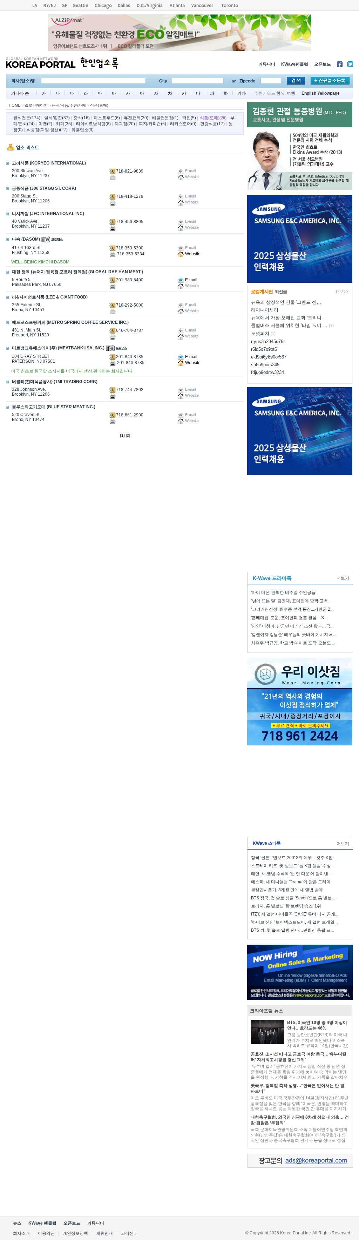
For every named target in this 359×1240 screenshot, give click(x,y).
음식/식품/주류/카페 (69, 105)
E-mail (190, 279)
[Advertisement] (299, 521)
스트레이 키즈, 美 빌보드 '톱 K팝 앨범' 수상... (292, 865)
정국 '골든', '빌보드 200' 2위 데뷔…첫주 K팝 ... (294, 857)
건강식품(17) (212, 123)
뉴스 (17, 1223)
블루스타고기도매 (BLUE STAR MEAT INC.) (53, 406)
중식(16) (82, 117)
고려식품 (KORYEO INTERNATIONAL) (49, 163)
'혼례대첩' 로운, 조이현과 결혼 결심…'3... (289, 617)
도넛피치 (260, 333)
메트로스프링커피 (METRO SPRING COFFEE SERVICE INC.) (70, 322)
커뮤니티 (266, 64)
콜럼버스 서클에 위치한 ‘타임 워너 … (289, 325)
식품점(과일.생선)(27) (47, 129)
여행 (291, 93)
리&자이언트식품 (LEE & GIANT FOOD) (50, 297)
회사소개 (21, 1233)
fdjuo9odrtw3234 (267, 372)
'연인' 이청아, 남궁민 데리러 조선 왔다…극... (292, 626)
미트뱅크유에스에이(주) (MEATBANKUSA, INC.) (58, 348)
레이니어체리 (264, 310)
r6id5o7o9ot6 (264, 349)
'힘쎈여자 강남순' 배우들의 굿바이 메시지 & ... (293, 634)
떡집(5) (189, 117)
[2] (128, 435)
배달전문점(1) (165, 117)
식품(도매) (99, 105)
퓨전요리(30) (136, 117)
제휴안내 (104, 1233)
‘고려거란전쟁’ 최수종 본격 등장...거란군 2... (292, 609)
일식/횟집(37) (57, 117)
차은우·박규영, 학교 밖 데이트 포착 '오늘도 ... (293, 643)
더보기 (343, 578)
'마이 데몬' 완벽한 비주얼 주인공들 (283, 592)
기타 (241, 93)
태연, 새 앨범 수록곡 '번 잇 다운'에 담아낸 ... (291, 873)
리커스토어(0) (183, 123)
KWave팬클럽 (294, 64)
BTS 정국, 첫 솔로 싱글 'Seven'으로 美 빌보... (293, 898)
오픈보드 (322, 64)
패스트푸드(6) (107, 117)
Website (192, 254)
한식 (280, 93)
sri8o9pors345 (265, 364)
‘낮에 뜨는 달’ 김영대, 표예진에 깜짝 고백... (291, 600)
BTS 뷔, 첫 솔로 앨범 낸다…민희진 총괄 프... (292, 930)
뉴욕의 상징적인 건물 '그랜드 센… (286, 302)
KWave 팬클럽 (42, 1223)
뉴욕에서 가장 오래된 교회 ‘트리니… (288, 317)
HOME (14, 105)
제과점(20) (125, 123)
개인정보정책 (75, 1233)
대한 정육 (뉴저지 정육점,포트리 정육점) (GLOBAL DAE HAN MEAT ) (77, 271)
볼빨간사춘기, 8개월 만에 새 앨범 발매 (287, 889)
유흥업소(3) (83, 129)
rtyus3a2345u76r (268, 341)
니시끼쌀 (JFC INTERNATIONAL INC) (48, 213)
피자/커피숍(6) (152, 123)
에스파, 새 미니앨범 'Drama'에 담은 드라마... (292, 881)
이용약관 (46, 1233)
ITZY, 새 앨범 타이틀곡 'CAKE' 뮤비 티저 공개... (294, 914)
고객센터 (129, 1233)
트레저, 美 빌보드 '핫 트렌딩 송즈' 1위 (286, 906)
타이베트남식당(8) (93, 123)
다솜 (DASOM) (26, 239)
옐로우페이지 (36, 105)
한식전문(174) (26, 117)
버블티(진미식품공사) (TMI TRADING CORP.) (54, 381)
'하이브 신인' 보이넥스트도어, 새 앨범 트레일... (294, 922)
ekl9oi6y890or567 (268, 357)
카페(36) (64, 123)
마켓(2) (45, 123)
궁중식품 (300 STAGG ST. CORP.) (44, 188)
